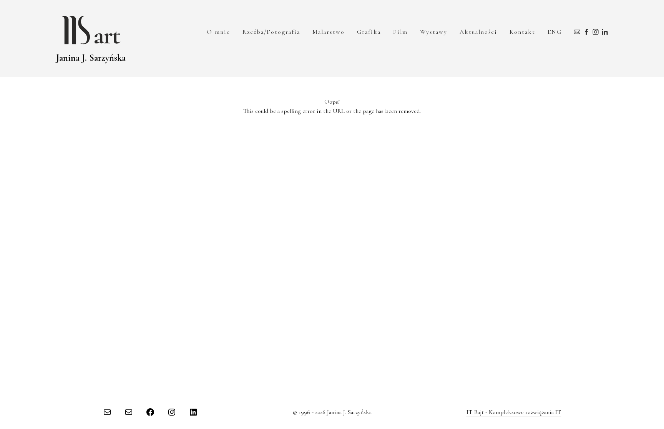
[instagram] (596, 32)
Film (400, 32)
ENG (555, 32)
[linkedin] (605, 32)
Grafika (369, 32)
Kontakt (522, 32)
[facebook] (586, 32)
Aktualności (478, 32)
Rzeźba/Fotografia (271, 32)
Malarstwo (328, 32)
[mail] (577, 32)
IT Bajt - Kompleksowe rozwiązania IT (513, 412)
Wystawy (433, 32)
